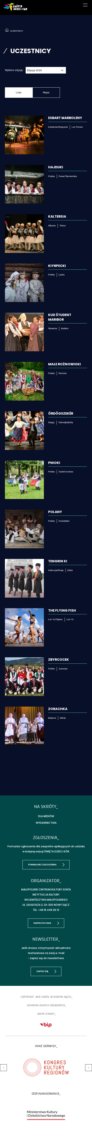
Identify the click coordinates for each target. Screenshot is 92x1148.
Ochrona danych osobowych (46, 1005)
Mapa (46, 92)
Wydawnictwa (46, 823)
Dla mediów (46, 816)
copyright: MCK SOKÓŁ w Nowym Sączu (46, 996)
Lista (18, 92)
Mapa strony (46, 1013)
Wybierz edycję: (14, 70)
